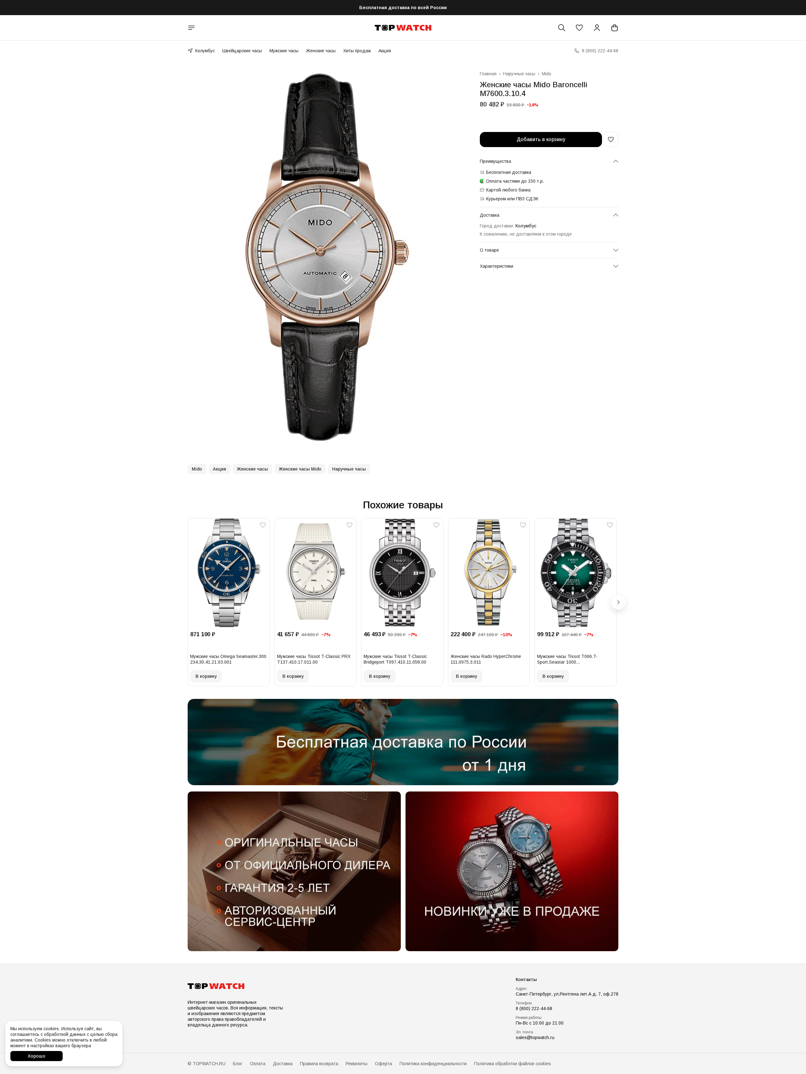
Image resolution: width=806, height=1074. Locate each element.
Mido (546, 73)
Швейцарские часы (242, 50)
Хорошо (36, 1056)
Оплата (257, 1063)
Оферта (383, 1063)
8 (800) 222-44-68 (534, 1008)
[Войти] (597, 27)
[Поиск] (561, 27)
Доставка (282, 1063)
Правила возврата (319, 1063)
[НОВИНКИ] (512, 871)
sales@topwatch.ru (535, 1037)
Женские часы (321, 50)
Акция (384, 50)
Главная (488, 73)
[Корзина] (614, 27)
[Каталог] (191, 27)
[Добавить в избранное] (610, 139)
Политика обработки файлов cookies (512, 1063)
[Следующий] (618, 602)
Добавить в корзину (541, 139)
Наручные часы (519, 73)
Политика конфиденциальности (433, 1063)
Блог (237, 1063)
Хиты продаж (357, 50)
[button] (579, 27)
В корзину (206, 676)
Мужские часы (284, 50)
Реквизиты (356, 1063)
